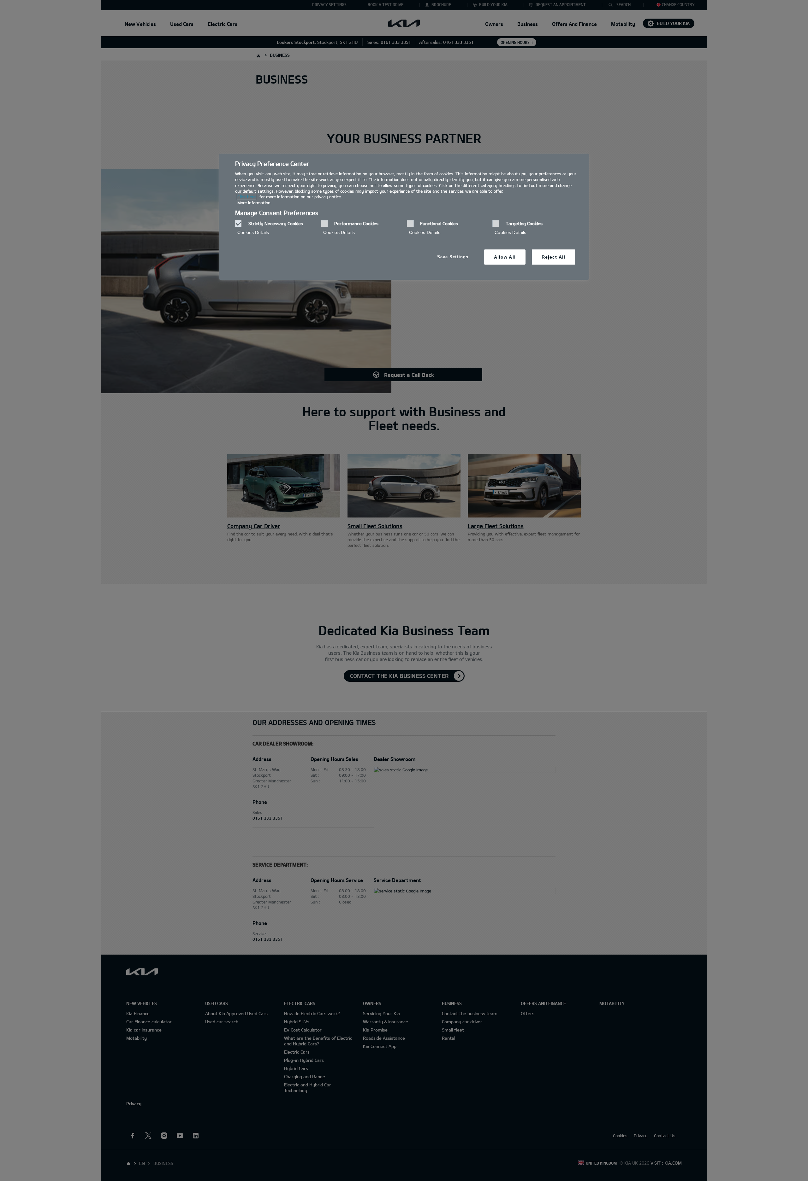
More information (253, 202)
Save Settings (452, 256)
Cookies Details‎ (253, 232)
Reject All (553, 257)
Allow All (505, 257)
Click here (246, 196)
